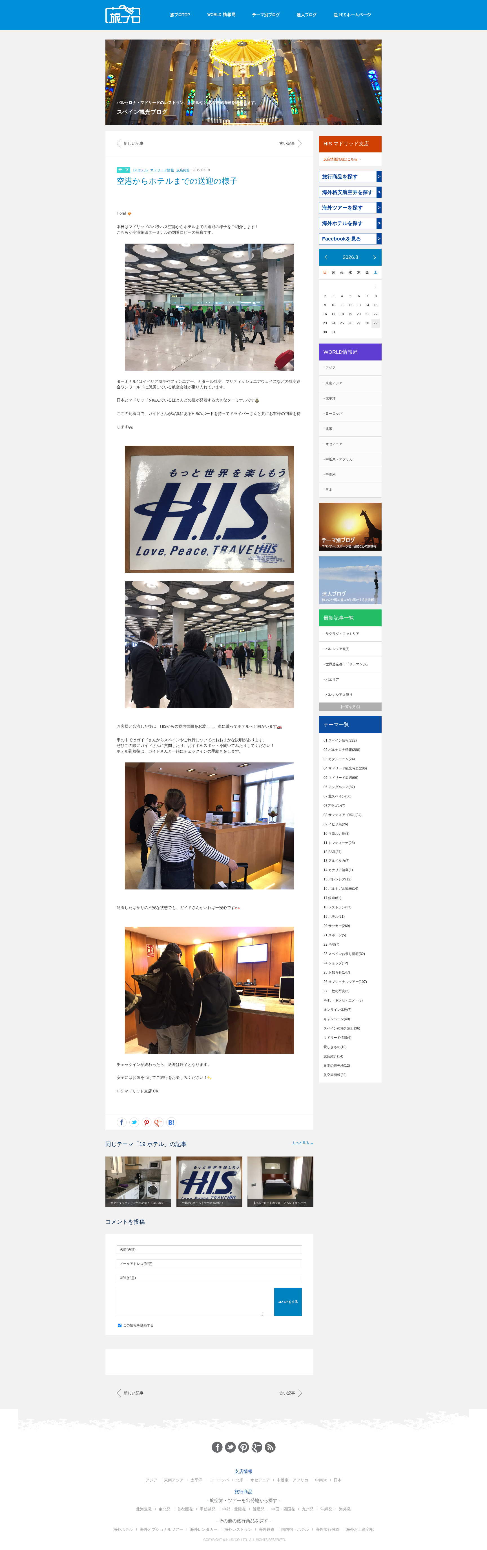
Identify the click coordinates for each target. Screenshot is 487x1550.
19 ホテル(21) (334, 917)
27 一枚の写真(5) (336, 991)
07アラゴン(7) (334, 806)
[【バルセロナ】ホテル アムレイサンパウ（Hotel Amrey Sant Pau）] (280, 1181)
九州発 (308, 1509)
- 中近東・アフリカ (338, 459)
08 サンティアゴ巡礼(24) (343, 815)
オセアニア (260, 1480)
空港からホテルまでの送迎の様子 (177, 181)
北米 (240, 1480)
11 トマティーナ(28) (339, 843)
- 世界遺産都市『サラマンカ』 (346, 664)
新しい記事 (133, 143)
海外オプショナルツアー (161, 1529)
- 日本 (328, 490)
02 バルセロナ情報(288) (342, 750)
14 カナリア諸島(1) (338, 870)
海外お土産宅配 (360, 1529)
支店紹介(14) (333, 1056)
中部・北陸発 (234, 1509)
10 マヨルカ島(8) (336, 834)
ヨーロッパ (219, 1480)
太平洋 (196, 1480)
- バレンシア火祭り (338, 695)
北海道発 (144, 1509)
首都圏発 (185, 1509)
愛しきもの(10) (335, 1047)
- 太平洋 (330, 398)
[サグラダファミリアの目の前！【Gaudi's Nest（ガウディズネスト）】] (138, 1181)
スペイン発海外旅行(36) (342, 1028)
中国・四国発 (283, 1509)
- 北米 (328, 429)
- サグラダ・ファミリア (341, 634)
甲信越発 (208, 1509)
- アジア (330, 368)
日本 (338, 1480)
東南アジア (174, 1480)
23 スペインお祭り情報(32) (344, 954)
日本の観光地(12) (337, 1066)
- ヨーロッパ (333, 414)
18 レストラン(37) (337, 907)
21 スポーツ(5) (335, 935)
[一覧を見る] (350, 707)
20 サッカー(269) (337, 926)
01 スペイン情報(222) (340, 740)
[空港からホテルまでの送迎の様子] (209, 1181)
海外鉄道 (267, 1529)
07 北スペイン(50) (337, 796)
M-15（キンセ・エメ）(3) (343, 1000)
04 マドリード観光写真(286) (345, 768)
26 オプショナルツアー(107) (345, 982)
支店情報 (243, 1471)
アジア (151, 1480)
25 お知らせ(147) (337, 972)
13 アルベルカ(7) (336, 861)
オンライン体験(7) (337, 1010)
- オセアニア (333, 444)
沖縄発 (326, 1509)
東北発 (165, 1509)
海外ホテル (123, 1529)
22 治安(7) (331, 944)
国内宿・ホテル (295, 1529)
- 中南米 (330, 474)
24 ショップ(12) (336, 963)
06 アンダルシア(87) (339, 787)
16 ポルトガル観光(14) (341, 889)
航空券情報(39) (335, 1075)
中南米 (321, 1480)
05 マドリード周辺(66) (341, 778)
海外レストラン (238, 1529)
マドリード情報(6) (337, 1038)
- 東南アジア (333, 383)
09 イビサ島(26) (336, 824)
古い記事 (287, 143)
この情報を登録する (138, 1325)
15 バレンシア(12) (337, 879)
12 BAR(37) (333, 852)
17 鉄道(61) (332, 898)
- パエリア (331, 679)
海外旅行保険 (327, 1529)
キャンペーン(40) (337, 1019)
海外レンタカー (204, 1529)
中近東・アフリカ (292, 1480)
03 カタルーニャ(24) (339, 759)
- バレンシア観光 (336, 649)
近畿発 (259, 1509)
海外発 (345, 1509)
